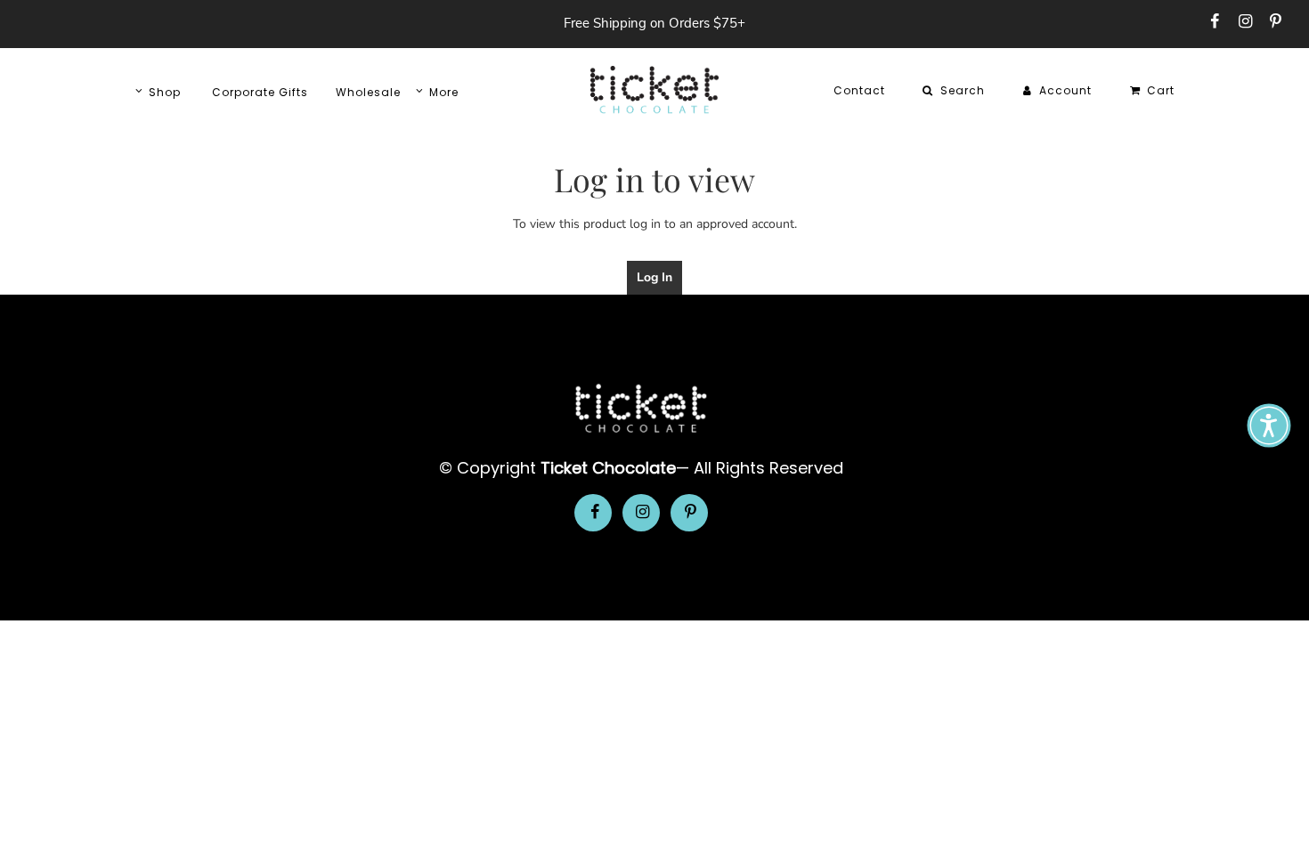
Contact (859, 90)
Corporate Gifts (260, 92)
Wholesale (368, 92)
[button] (1269, 425)
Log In (654, 277)
